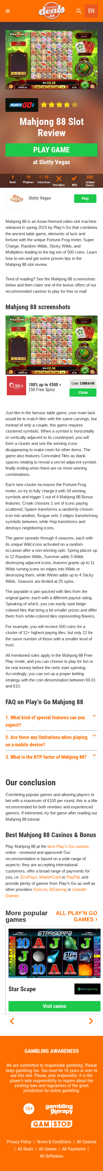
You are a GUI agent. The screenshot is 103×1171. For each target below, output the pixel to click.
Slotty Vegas (40, 198)
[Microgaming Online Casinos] (87, 989)
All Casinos (86, 1141)
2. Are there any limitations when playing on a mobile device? (46, 740)
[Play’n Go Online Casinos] (21, 105)
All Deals (25, 1149)
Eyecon (40, 889)
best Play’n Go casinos (68, 846)
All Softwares (51, 1156)
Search (79, 11)
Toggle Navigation (7, 11)
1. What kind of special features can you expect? (45, 721)
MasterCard (50, 877)
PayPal (72, 877)
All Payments (73, 1149)
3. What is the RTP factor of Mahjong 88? (46, 757)
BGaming (57, 889)
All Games (48, 1149)
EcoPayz (29, 877)
